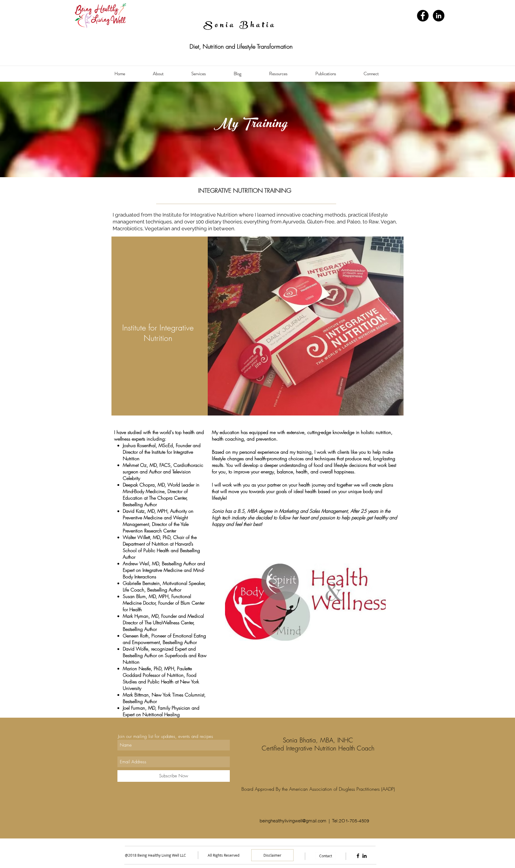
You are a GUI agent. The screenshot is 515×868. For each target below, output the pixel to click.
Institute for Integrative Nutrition (200, 215)
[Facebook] (358, 856)
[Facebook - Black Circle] (423, 15)
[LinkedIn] (364, 856)
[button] (169, 73)
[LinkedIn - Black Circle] (438, 15)
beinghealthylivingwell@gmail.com (293, 821)
